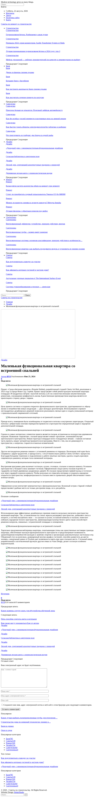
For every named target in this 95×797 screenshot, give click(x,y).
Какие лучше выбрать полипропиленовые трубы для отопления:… (29, 718)
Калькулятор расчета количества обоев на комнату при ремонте (33, 186)
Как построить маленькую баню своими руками (26, 89)
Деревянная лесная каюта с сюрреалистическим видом (29, 173)
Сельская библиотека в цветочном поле (22, 156)
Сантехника (11, 217)
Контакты (10, 13)
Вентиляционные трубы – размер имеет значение (27, 232)
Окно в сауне (6, 730)
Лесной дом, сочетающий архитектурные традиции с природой (33, 165)
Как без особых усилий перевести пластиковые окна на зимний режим (36, 119)
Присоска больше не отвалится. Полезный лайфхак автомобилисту (34, 110)
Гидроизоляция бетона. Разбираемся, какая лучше (27, 35)
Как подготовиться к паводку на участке (23, 262)
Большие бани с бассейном (17, 81)
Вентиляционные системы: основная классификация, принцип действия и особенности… (44, 240)
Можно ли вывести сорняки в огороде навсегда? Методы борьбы (33, 203)
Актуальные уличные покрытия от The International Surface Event (33, 278)
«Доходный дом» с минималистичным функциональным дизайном (34, 148)
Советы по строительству (12, 298)
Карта (8, 20)
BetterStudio (19, 792)
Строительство (12, 28)
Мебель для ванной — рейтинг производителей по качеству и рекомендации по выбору (43, 60)
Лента (8, 15)
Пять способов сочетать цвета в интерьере (19, 619)
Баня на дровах (7, 726)
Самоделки (10, 104)
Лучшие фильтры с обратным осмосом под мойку (27, 211)
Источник (5, 594)
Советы (9, 255)
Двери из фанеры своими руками (20, 72)
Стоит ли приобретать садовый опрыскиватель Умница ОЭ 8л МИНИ (35, 194)
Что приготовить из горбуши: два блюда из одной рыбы (29, 135)
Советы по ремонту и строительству (16, 24)
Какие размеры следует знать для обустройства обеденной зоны (28, 611)
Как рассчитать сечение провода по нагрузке (25, 97)
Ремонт (9, 180)
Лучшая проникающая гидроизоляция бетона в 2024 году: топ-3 (33, 51)
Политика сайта (12, 18)
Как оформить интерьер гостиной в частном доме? (27, 270)
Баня (8, 66)
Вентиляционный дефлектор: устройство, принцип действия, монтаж (35, 224)
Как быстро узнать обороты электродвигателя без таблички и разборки (36, 127)
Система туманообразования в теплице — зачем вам (28, 287)
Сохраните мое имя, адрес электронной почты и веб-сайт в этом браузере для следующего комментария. (47, 705)
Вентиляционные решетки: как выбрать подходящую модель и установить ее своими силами (45, 249)
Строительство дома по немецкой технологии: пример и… (26, 722)
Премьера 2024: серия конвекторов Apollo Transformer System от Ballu (35, 43)
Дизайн (9, 142)
